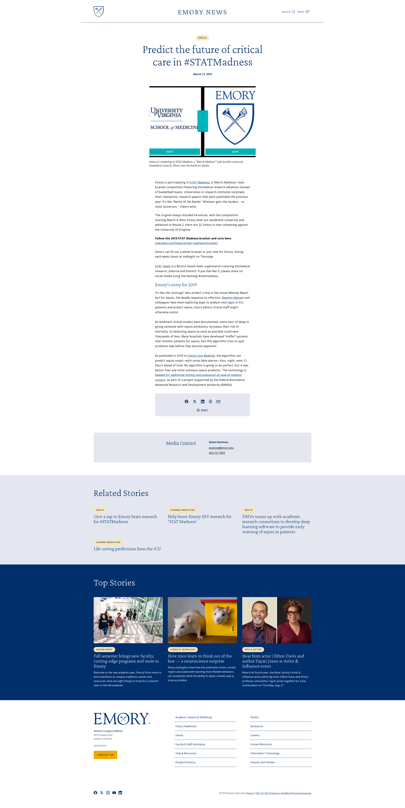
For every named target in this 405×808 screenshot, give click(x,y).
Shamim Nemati (233, 297)
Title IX (259, 793)
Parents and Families (262, 762)
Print (204, 410)
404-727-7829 (217, 453)
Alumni (254, 717)
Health (202, 37)
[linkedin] (120, 793)
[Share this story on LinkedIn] (202, 401)
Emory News (202, 12)
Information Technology (265, 753)
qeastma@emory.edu (221, 448)
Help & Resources (185, 753)
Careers (255, 735)
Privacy (250, 793)
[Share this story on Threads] (210, 401)
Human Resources (261, 744)
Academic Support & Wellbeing (193, 717)
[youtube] (114, 793)
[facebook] (95, 793)
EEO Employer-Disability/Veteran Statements (288, 793)
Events (179, 735)
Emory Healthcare (186, 726)
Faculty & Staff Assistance (190, 744)
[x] (101, 793)
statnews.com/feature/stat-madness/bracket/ (186, 243)
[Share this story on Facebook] (186, 401)
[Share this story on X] (194, 401)
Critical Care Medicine (201, 356)
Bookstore (256, 726)
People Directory (185, 762)
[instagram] (108, 793)
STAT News (162, 266)
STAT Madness (200, 182)
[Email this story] (218, 402)
